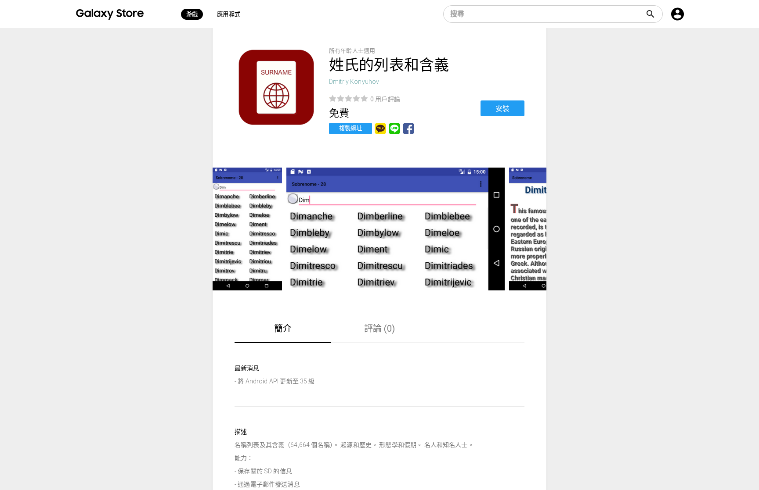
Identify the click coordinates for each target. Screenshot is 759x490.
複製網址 (350, 128)
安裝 (502, 108)
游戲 (192, 14)
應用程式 (228, 14)
